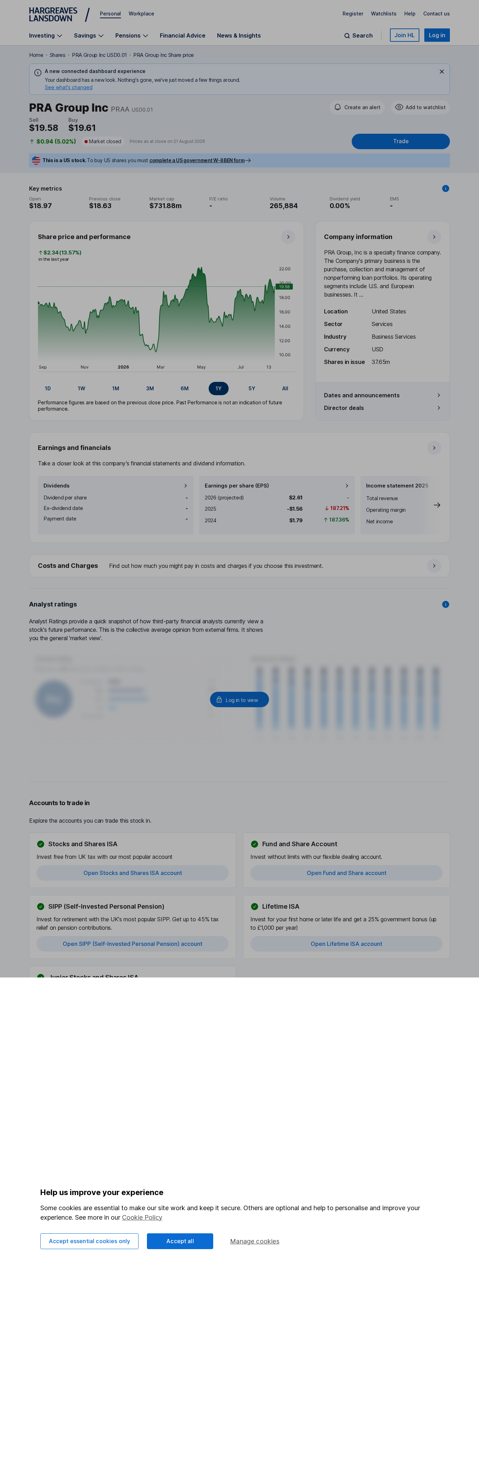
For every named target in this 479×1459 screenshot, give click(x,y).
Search (362, 35)
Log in (437, 35)
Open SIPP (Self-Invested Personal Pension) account (132, 943)
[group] (166, 388)
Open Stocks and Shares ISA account (132, 872)
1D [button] (48, 388)
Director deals (344, 407)
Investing (42, 35)
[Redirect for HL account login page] (239, 699)
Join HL (404, 35)
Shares (58, 55)
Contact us (436, 13)
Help (410, 13)
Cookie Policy (142, 1217)
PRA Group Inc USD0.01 (99, 55)
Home (36, 55)
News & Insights (239, 35)
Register (353, 13)
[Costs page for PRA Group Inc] (240, 566)
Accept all (180, 1241)
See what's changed (69, 87)
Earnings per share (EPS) (237, 485)
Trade (401, 141)
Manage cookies (254, 1241)
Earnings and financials (74, 447)
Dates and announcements (362, 395)
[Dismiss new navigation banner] (441, 71)
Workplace (141, 13)
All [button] (285, 388)
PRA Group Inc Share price (163, 55)
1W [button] (81, 388)
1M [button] (115, 388)
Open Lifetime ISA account (346, 943)
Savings (85, 35)
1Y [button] (219, 388)
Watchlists (384, 13)
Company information (358, 236)
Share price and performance (84, 236)
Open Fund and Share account (346, 872)
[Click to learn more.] (445, 188)
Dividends (56, 485)
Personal (110, 13)
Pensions (128, 35)
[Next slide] (430, 505)
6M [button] (185, 388)
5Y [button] (252, 388)
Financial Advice (182, 35)
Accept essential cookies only (89, 1241)
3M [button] (150, 388)
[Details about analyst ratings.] (445, 604)
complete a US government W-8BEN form (196, 160)
